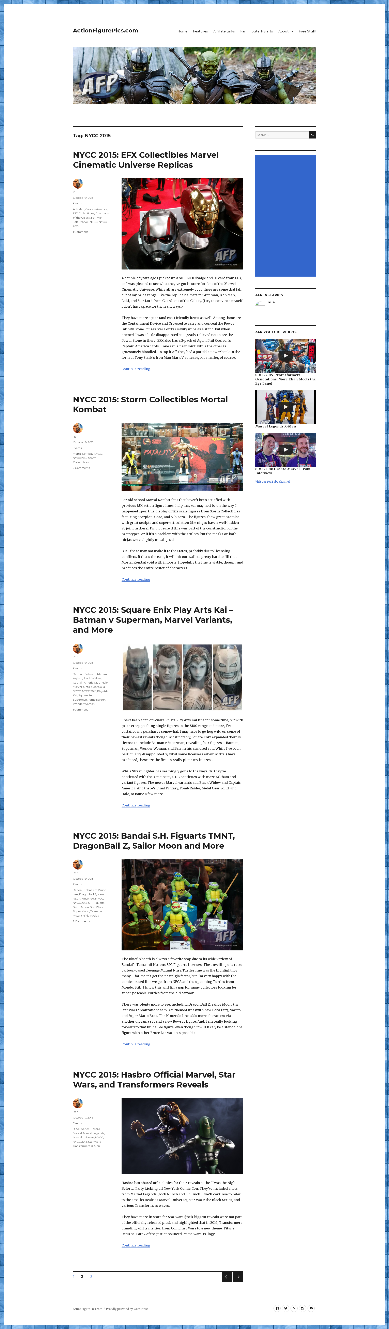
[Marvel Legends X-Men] (285, 407)
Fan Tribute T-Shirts (256, 31)
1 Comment (80, 231)
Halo (105, 682)
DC (98, 682)
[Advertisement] (286, 216)
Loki (75, 221)
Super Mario (81, 911)
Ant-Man (78, 209)
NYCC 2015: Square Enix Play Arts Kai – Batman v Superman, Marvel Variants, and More (153, 620)
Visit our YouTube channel (272, 481)
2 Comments (81, 467)
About (283, 31)
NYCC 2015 (80, 457)
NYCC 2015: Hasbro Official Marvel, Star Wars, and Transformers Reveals (154, 1080)
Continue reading (136, 369)
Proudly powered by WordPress (127, 1309)
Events (77, 203)
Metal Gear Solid (94, 686)
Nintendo (88, 898)
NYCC (94, 221)
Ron (75, 192)
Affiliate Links (224, 31)
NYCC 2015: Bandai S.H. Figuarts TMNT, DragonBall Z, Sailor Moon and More (154, 841)
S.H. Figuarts (96, 902)
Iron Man (97, 217)
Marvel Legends (93, 1133)
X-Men (95, 1146)
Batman (78, 674)
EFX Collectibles (83, 213)
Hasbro (95, 1128)
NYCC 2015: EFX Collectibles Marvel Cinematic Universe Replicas (146, 160)
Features (200, 31)
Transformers (81, 1146)
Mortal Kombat (83, 453)
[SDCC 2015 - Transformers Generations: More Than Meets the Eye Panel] (285, 356)
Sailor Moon (81, 907)
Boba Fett (90, 890)
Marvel (84, 221)
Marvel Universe (83, 1137)
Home (182, 31)
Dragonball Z (87, 894)
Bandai (77, 890)
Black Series (81, 1128)
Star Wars (96, 907)
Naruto (102, 894)
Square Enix (86, 695)
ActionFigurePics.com (105, 30)
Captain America (96, 209)
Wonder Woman (84, 703)
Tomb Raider (96, 699)
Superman (80, 699)
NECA (76, 898)
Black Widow (92, 678)
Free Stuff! (307, 31)
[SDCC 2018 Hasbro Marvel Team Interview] (285, 450)
